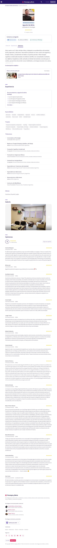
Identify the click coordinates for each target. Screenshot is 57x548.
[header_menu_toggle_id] (1, 2)
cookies (47, 544)
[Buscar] (41, 2)
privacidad (42, 544)
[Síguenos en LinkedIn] (12, 535)
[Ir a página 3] (29, 228)
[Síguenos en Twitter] (9, 535)
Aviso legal (37, 544)
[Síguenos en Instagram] (15, 535)
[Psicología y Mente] (28, 2)
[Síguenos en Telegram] (20, 535)
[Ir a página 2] (27, 228)
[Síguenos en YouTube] (17, 535)
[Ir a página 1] (25, 228)
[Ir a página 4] (31, 228)
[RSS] (23, 535)
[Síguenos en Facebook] (6, 535)
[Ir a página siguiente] (49, 217)
